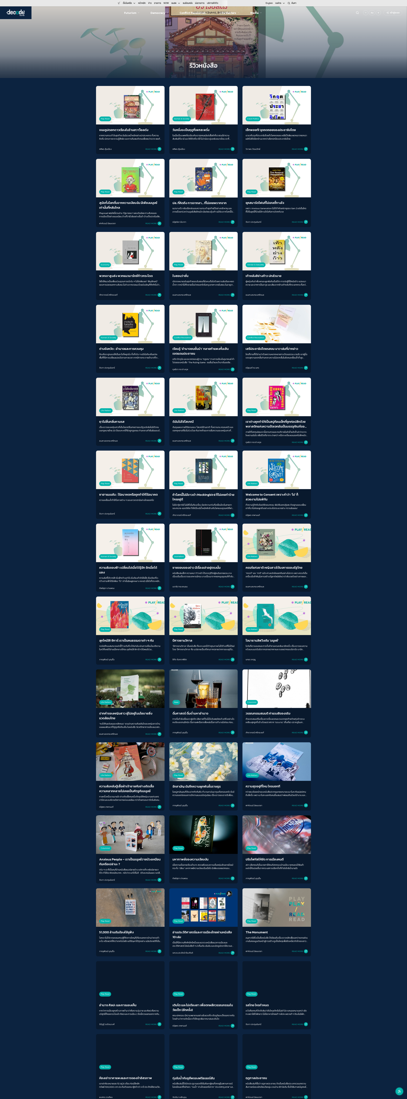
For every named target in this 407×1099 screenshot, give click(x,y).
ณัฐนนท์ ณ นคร (252, 367)
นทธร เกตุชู (250, 659)
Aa (372, 12)
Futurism (130, 13)
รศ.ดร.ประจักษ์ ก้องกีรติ (182, 952)
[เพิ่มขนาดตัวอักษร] (378, 12)
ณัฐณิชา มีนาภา (179, 221)
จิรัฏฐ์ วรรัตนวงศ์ (106, 1024)
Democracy (158, 13)
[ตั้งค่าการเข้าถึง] (399, 1091)
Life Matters (228, 13)
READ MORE (151, 149)
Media (254, 13)
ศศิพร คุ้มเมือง (105, 149)
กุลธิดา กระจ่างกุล (180, 369)
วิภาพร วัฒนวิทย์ (253, 149)
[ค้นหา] (357, 13)
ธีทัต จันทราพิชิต (179, 659)
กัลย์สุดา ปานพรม (106, 588)
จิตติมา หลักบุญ (179, 1097)
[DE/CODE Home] (15, 12)
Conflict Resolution (193, 13)
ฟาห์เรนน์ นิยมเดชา (107, 223)
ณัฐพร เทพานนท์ (253, 515)
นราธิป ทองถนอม (180, 586)
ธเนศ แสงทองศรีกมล (181, 294)
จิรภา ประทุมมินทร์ (253, 221)
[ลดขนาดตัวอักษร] (365, 12)
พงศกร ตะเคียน (106, 1097)
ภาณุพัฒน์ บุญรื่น (106, 659)
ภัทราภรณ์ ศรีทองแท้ (108, 294)
